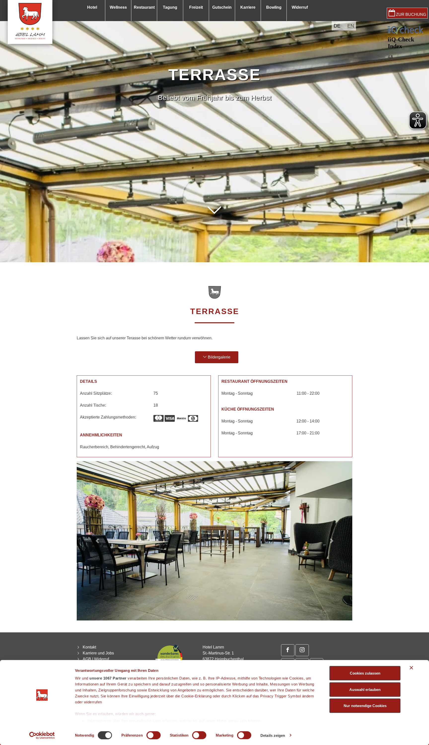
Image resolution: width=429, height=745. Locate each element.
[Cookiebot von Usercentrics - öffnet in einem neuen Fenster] (42, 735)
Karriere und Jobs (98, 653)
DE (337, 26)
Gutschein (222, 7)
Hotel (92, 7)
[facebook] (287, 650)
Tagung (170, 7)
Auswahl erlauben (365, 689)
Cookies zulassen (365, 673)
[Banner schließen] (411, 668)
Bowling (274, 7)
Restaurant (144, 7)
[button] (214, 226)
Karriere (247, 7)
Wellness (118, 7)
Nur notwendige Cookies (365, 706)
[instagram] (302, 650)
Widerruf (300, 7)
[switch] (153, 735)
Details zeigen (272, 735)
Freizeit (196, 7)
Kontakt (89, 647)
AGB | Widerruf (96, 659)
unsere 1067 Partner (108, 678)
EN (350, 26)
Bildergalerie (218, 357)
